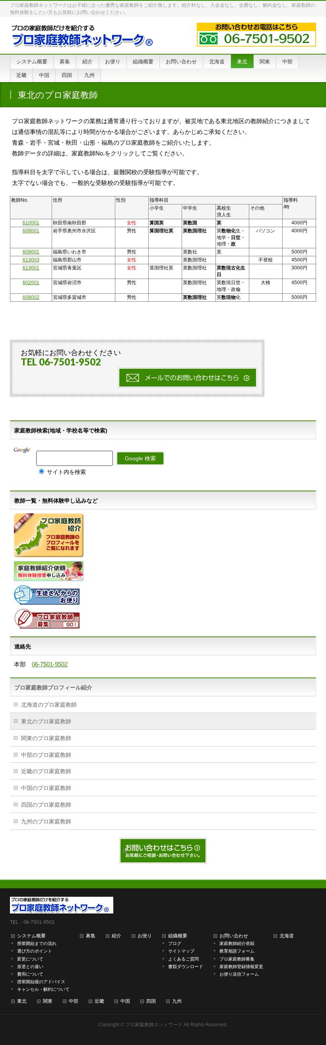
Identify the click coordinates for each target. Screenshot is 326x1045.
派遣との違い (30, 966)
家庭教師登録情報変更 (241, 966)
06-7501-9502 (50, 664)
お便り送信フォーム (239, 974)
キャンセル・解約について (43, 989)
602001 (31, 282)
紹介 (116, 936)
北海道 (286, 936)
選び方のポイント (34, 951)
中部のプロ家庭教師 (46, 755)
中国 (125, 1001)
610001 (31, 223)
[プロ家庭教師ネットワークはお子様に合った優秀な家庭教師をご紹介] (84, 38)
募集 (90, 936)
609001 (31, 252)
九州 (177, 1001)
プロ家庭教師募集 (236, 959)
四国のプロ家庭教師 (46, 804)
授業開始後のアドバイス (41, 981)
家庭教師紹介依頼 (236, 943)
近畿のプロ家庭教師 (46, 771)
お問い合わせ (233, 936)
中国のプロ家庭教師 (46, 788)
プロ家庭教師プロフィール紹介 (53, 687)
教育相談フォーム (236, 951)
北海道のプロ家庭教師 (49, 704)
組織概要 (177, 936)
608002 (31, 297)
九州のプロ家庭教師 (46, 821)
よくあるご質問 (183, 959)
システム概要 (31, 936)
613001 (31, 268)
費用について (30, 974)
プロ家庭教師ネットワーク (153, 1024)
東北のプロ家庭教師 (46, 721)
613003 (31, 260)
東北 (22, 1001)
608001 (31, 231)
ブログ (174, 943)
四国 (151, 1001)
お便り (145, 936)
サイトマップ (181, 951)
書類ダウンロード (185, 966)
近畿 (99, 1001)
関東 (47, 1001)
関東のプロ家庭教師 (46, 738)
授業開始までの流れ (36, 943)
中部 (73, 1001)
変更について (30, 959)
